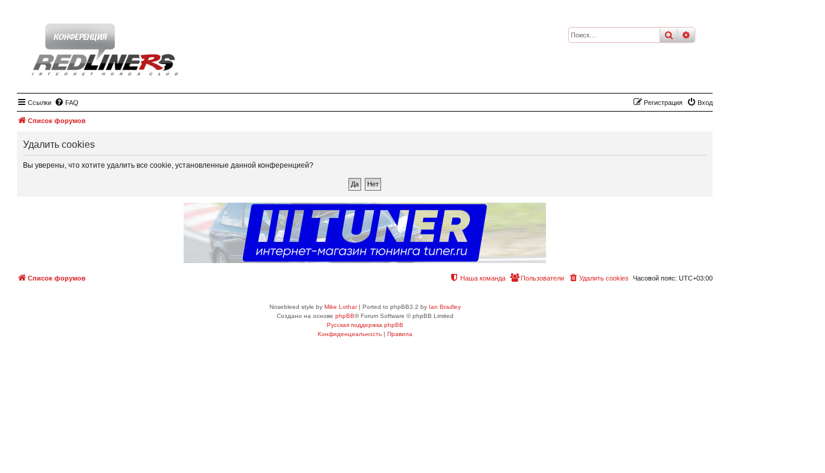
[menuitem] (66, 102)
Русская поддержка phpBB (365, 325)
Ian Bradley (445, 306)
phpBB (345, 316)
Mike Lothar (340, 306)
